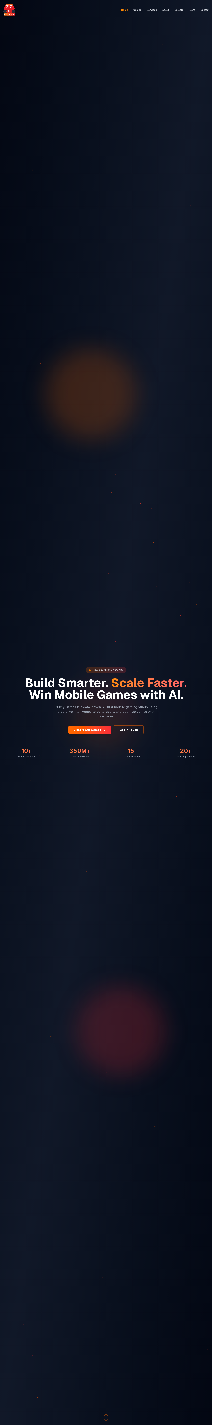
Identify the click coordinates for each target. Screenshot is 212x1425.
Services (152, 9)
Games (137, 9)
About (165, 9)
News (192, 9)
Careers (178, 9)
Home (124, 9)
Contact (204, 9)
